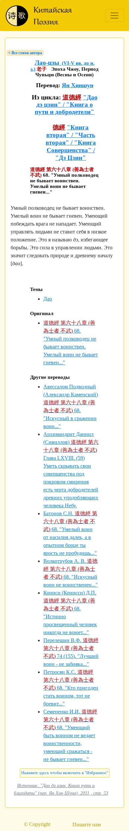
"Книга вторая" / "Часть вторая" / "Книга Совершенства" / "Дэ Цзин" (71, 142)
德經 (59, 127)
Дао (47, 299)
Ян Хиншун (77, 85)
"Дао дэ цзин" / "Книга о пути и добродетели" (66, 104)
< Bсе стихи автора (25, 53)
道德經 (72, 97)
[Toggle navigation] (114, 15)
